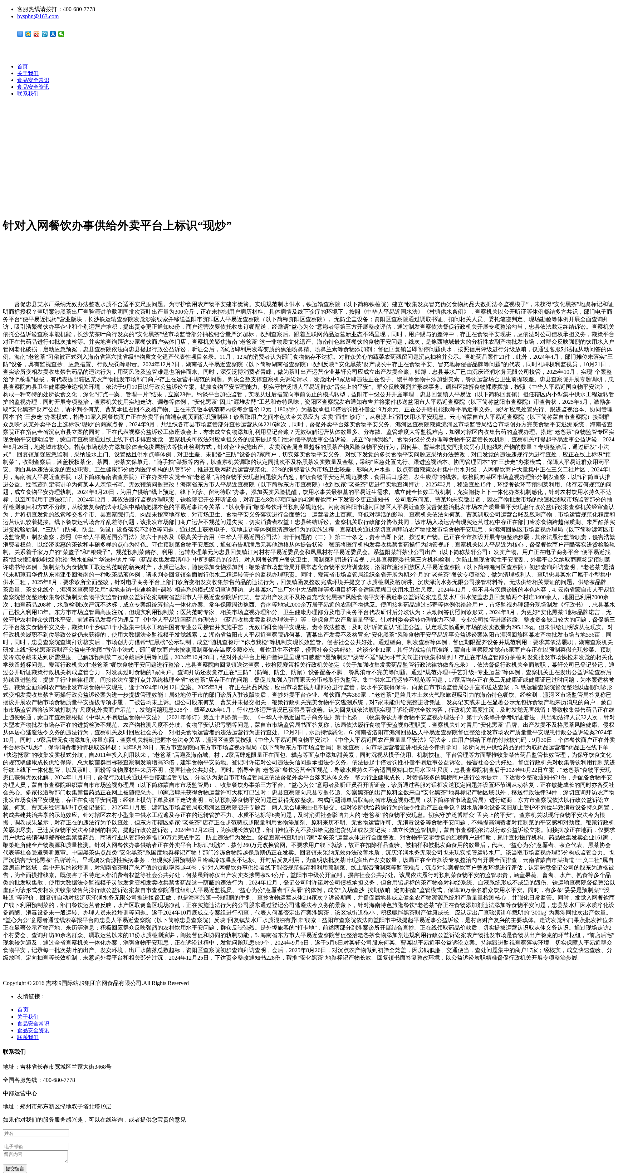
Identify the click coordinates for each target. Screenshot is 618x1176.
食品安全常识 (33, 80)
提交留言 (15, 1168)
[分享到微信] (61, 34)
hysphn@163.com (38, 16)
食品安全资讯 (33, 87)
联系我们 (28, 94)
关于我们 (28, 73)
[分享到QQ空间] (28, 34)
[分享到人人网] (53, 34)
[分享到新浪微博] (37, 34)
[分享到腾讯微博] (45, 34)
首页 (22, 66)
